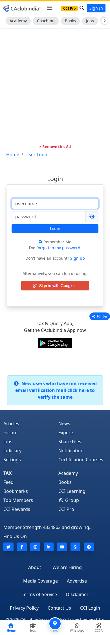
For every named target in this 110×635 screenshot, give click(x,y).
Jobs (90, 20)
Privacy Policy (24, 608)
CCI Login (90, 608)
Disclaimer (77, 594)
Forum (10, 432)
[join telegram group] (89, 547)
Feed (8, 482)
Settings (12, 460)
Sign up (77, 258)
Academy (18, 20)
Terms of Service (39, 594)
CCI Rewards (16, 509)
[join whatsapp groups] (76, 547)
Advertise (77, 581)
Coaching (46, 20)
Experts (66, 432)
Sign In (96, 8)
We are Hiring (67, 567)
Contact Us (59, 608)
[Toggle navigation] (49, 8)
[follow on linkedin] (49, 547)
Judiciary (12, 450)
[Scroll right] (103, 21)
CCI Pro (66, 509)
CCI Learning (71, 491)
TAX (7, 473)
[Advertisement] (55, 86)
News (64, 423)
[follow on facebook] (22, 547)
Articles (11, 423)
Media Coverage (40, 581)
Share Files (69, 441)
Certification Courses (80, 460)
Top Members (18, 500)
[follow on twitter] (8, 547)
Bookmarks (15, 491)
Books (70, 20)
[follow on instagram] (35, 547)
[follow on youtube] (62, 547)
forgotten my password (58, 247)
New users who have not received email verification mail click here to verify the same (56, 390)
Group (71, 500)
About (34, 567)
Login (55, 228)
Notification (70, 450)
